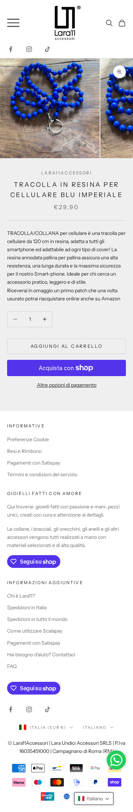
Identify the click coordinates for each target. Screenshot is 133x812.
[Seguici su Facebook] (10, 49)
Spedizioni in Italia (26, 607)
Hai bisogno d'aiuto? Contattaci (41, 654)
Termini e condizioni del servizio (42, 474)
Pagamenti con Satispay (33, 463)
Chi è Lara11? (21, 596)
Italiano (95, 727)
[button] (93, 799)
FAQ (12, 666)
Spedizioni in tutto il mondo (37, 619)
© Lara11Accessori (28, 743)
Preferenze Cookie (28, 439)
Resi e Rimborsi (24, 451)
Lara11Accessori (66, 172)
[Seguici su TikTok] (47, 49)
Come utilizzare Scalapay (34, 631)
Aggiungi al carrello (66, 346)
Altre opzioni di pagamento (66, 385)
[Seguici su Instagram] (29, 49)
